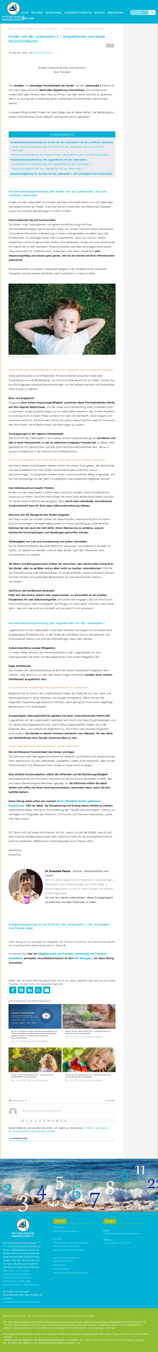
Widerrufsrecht (60, 1269)
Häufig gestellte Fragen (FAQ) (68, 1250)
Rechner (37, 12)
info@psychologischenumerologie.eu (21, 1301)
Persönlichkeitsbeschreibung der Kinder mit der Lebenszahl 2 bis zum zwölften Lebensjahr (61, 142)
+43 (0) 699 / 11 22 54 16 (116, 1243)
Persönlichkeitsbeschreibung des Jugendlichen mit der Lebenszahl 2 (48, 159)
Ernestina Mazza (42, 52)
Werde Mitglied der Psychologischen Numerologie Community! (71, 1244)
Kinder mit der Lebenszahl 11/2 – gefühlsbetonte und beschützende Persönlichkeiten (88, 1075)
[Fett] (23, 1121)
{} (61, 1120)
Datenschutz (59, 1265)
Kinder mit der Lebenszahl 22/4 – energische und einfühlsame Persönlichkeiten (32, 1075)
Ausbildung (53, 12)
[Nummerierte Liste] (40, 1121)
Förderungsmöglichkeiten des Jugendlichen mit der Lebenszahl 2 (47, 168)
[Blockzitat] (48, 1121)
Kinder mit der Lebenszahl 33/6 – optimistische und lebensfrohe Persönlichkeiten (87, 1032)
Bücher (100, 12)
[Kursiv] (27, 1121)
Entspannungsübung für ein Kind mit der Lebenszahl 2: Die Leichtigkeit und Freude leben (61, 173)
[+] (65, 1120)
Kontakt (57, 1239)
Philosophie (59, 1227)
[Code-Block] (53, 1121)
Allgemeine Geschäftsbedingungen (70, 1272)
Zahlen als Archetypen (19, 1270)
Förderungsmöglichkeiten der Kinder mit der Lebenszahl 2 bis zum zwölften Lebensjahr (60, 154)
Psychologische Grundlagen (17, 1274)
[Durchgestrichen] (35, 1121)
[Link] (57, 1121)
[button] (12, 990)
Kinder (20, 28)
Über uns (27, 18)
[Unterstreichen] (31, 1121)
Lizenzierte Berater (78, 12)
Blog (24, 12)
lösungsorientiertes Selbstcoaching (20, 1284)
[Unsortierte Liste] (44, 1121)
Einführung (115, 12)
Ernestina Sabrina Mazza (65, 1231)
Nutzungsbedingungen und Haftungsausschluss (66, 1259)
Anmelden (110, 1100)
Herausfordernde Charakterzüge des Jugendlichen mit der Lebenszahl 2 (51, 164)
